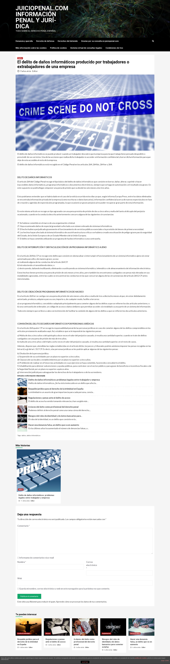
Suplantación (106, 633)
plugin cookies (165, 660)
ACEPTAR (85, 662)
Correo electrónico (91, 565)
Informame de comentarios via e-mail (36, 557)
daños (24, 435)
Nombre (21, 562)
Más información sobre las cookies (31, 48)
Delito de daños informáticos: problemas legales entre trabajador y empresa (64, 379)
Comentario (23, 526)
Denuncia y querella (24, 41)
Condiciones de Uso (114, 48)
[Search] (152, 41)
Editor (35, 71)
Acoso (48, 633)
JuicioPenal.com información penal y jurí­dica (42, 17)
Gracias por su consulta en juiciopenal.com (100, 41)
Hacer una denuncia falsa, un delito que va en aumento (53, 425)
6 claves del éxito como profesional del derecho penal (53, 407)
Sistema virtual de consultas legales (86, 48)
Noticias (76, 633)
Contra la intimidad (23, 633)
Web (19, 578)
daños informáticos (33, 435)
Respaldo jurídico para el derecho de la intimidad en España (55, 388)
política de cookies (141, 658)
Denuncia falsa (135, 633)
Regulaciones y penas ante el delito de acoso (49, 398)
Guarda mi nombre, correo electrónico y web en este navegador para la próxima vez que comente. (64, 588)
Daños (20, 58)
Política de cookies (58, 48)
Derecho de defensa (45, 41)
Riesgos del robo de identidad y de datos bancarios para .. (55, 416)
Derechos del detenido (68, 41)
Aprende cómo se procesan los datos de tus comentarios (81, 601)
